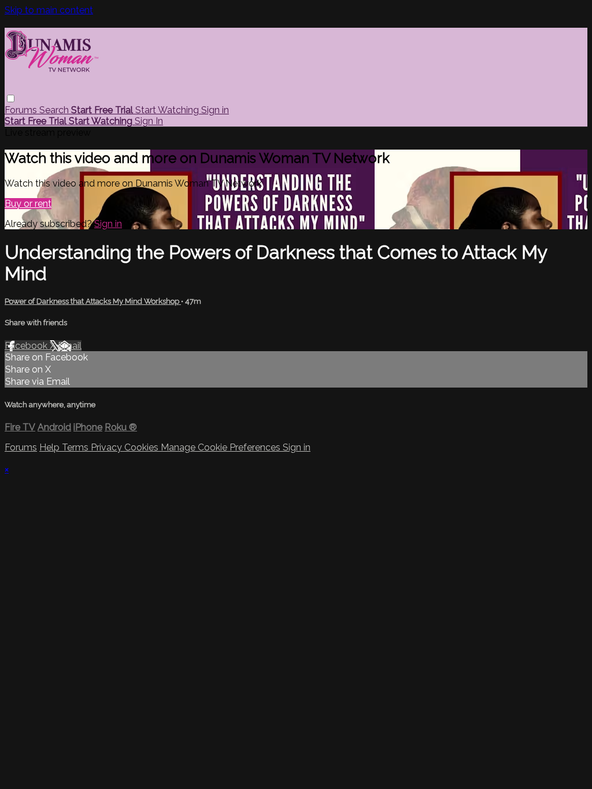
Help (50, 447)
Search (55, 110)
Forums (22, 110)
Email (70, 345)
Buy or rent (28, 203)
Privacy (107, 447)
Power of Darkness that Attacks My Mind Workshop (93, 301)
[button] (10, 98)
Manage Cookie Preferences (222, 447)
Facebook (27, 345)
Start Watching (168, 110)
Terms (76, 447)
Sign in (215, 110)
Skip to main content (49, 10)
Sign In (149, 121)
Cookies (142, 447)
